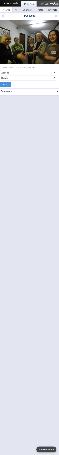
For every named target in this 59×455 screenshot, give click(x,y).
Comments (6, 91)
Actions (5, 73)
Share (5, 84)
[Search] (54, 9)
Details (4, 78)
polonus (32, 67)
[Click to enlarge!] (29, 42)
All (16, 9)
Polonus (29, 4)
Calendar (27, 9)
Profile (40, 9)
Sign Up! (44, 4)
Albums (6, 9)
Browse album (46, 449)
